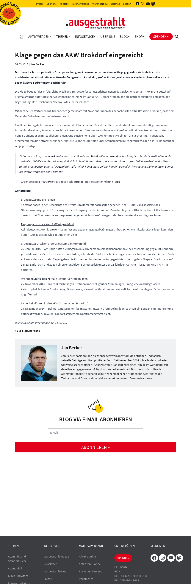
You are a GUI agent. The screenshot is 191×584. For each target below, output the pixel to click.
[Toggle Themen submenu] (69, 36)
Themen (62, 36)
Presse (39, 3)
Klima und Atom (18, 576)
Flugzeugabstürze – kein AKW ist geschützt (47, 224)
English (127, 3)
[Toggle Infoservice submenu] (95, 36)
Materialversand (80, 3)
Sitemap (115, 3)
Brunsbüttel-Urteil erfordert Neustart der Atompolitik (54, 243)
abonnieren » (95, 447)
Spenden (160, 36)
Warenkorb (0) (100, 3)
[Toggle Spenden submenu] (168, 36)
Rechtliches (86, 579)
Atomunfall (15, 568)
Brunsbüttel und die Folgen (38, 199)
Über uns (51, 3)
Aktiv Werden (38, 36)
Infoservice (84, 36)
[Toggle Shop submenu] (144, 36)
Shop (138, 36)
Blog (124, 36)
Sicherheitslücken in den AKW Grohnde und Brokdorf (54, 303)
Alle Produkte (87, 556)
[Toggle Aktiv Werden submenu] (50, 36)
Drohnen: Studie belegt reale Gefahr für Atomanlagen (54, 279)
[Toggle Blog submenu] (129, 36)
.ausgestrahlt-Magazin (57, 556)
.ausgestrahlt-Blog (54, 571)
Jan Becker (37, 64)
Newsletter (50, 564)
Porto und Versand (90, 571)
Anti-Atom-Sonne (90, 564)
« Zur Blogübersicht (27, 330)
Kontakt (64, 3)
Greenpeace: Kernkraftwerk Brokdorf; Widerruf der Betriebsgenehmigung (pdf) (70, 181)
